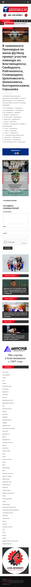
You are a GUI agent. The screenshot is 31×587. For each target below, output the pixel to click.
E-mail (5, 233)
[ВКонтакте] (15, 153)
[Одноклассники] (18, 153)
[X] (13, 153)
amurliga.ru (5, 582)
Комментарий (7, 211)
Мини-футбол (7, 28)
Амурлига (9, 579)
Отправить (8, 248)
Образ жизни (9, 23)
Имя (4, 226)
